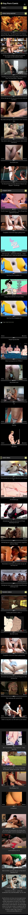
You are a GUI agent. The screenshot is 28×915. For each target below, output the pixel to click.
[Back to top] (23, 910)
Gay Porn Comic (10, 3)
